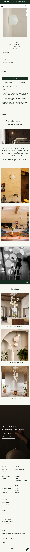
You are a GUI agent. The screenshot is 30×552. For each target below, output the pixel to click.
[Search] (25, 6)
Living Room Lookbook (6, 525)
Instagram (17, 488)
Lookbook (4, 89)
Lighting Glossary (5, 471)
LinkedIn (16, 494)
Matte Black (4, 62)
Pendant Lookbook (5, 506)
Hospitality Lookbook (6, 514)
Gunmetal (26, 59)
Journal (16, 474)
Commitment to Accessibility (21, 480)
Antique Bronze (5, 59)
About (16, 471)
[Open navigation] (2, 6)
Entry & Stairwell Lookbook (7, 521)
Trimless (3, 67)
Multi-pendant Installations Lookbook (7, 510)
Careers (16, 478)
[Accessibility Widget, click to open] (27, 549)
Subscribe (5, 542)
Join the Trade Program (6, 488)
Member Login (4, 492)
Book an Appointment (19, 469)
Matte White (10, 62)
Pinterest (17, 492)
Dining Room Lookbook (6, 519)
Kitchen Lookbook (5, 523)
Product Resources (5, 469)
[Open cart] (28, 6)
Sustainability (17, 476)
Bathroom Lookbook (6, 517)
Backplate (8, 67)
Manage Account (5, 478)
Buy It (26, 282)
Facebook (17, 490)
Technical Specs (5, 109)
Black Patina (20, 59)
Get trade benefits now (8, 437)
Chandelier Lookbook (6, 512)
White (3, 54)
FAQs (3, 474)
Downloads (4, 114)
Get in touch (22, 82)
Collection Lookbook (6, 502)
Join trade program (8, 82)
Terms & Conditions (6, 476)
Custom (3, 490)
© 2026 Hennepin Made (15, 548)
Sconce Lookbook (5, 504)
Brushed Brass (13, 59)
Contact (3, 494)
